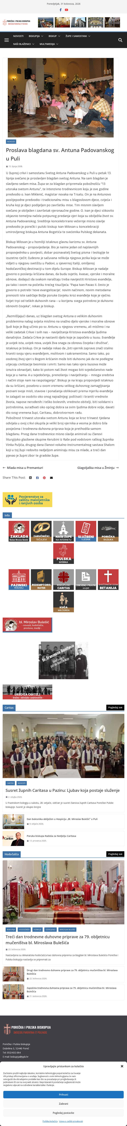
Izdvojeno (50, 929)
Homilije (37, 929)
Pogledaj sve (115, 707)
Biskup (53, 36)
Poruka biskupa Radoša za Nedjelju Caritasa (51, 836)
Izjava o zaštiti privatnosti (71, 1121)
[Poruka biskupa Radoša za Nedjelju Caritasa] (13, 838)
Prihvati (63, 1094)
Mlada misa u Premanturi (25, 468)
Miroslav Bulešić (67, 929)
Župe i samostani (76, 36)
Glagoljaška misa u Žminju (95, 468)
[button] (122, 1066)
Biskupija (34, 36)
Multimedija (47, 44)
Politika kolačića (50, 1121)
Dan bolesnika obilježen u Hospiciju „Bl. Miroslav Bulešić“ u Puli (62, 819)
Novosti (18, 36)
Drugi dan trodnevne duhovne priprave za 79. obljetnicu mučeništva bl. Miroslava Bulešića (72, 972)
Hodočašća (24, 929)
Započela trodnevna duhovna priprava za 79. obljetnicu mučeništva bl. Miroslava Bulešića (71, 989)
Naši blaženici (22, 44)
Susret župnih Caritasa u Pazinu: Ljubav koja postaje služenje (63, 790)
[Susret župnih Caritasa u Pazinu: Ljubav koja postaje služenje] (63, 746)
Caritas (10, 783)
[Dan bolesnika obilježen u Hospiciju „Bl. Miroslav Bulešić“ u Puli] (13, 821)
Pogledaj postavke (63, 1112)
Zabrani (63, 1103)
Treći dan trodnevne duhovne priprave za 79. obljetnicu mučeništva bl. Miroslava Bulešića (58, 939)
